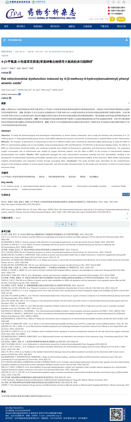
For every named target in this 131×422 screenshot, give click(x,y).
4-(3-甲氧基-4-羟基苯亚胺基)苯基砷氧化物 (18, 177)
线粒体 (42, 177)
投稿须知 (38, 26)
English (24, 32)
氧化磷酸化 (94, 177)
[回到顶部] (127, 213)
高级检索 (120, 19)
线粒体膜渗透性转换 (57, 177)
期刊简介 (21, 26)
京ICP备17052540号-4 (14, 408)
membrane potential (9, 189)
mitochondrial (66, 186)
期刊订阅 (121, 26)
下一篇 (70, 224)
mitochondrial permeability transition (91, 186)
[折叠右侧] (127, 218)
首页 (6, 26)
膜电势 (82, 177)
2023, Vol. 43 (19, 52)
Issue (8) (30, 52)
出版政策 (87, 26)
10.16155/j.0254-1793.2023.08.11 (61, 52)
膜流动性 (72, 177)
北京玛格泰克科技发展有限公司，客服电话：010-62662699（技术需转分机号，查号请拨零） (51, 418)
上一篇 (61, 224)
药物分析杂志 (6, 52)
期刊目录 (54, 26)
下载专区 (104, 26)
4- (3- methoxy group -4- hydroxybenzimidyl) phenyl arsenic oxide (29, 186)
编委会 (72, 26)
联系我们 (8, 32)
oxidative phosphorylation (32, 189)
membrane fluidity (118, 186)
